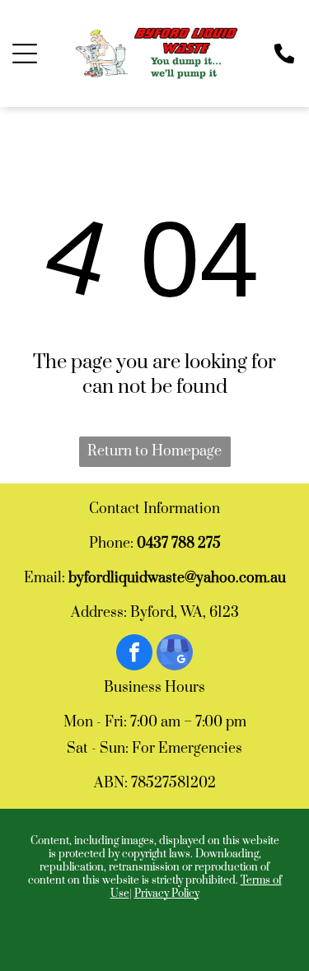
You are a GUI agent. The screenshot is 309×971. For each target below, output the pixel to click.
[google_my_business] (175, 654)
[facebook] (134, 654)
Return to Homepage (154, 451)
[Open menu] (24, 53)
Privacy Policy (166, 893)
